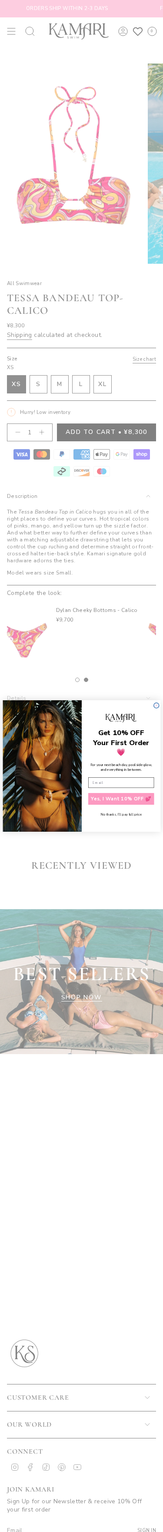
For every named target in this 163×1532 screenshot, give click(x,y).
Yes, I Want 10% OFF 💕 (121, 799)
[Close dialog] (156, 705)
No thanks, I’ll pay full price (121, 814)
